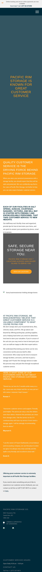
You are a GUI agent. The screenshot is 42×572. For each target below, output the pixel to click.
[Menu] (36, 11)
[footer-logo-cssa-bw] (7, 542)
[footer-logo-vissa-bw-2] (16, 535)
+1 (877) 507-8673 (15, 570)
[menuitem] (36, 11)
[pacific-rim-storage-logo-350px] (17, 11)
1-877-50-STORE (26, 6)
